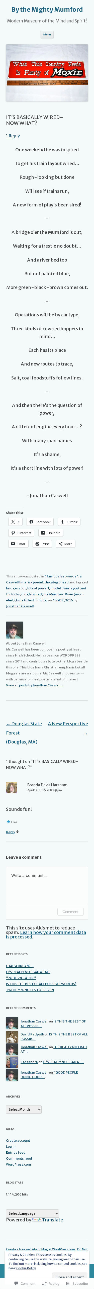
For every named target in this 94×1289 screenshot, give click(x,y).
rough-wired (31, 594)
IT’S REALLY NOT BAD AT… (63, 1062)
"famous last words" (61, 576)
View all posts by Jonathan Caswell (35, 685)
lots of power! (38, 588)
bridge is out (16, 588)
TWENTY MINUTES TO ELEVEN (30, 990)
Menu (47, 34)
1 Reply (13, 136)
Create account (18, 1140)
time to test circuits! (31, 600)
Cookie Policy (26, 1268)
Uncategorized (57, 582)
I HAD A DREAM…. (20, 966)
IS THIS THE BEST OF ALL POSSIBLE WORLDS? (41, 984)
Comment (70, 912)
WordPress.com (18, 1164)
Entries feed (16, 1152)
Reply (10, 832)
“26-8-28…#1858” (21, 978)
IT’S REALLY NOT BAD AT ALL (28, 972)
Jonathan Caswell (20, 606)
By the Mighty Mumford (47, 9)
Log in (11, 1146)
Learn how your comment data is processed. (46, 934)
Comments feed (19, 1158)
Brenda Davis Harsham (47, 785)
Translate (52, 1220)
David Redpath (32, 1034)
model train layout (64, 588)
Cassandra (29, 1062)
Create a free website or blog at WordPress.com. (41, 1249)
